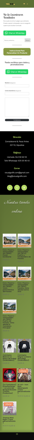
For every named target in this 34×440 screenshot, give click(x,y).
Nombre (10, 83)
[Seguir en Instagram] (24, 188)
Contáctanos (17, 120)
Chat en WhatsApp (17, 33)
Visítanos (17, 223)
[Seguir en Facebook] (10, 188)
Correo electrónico (13, 91)
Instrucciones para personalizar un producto (17, 51)
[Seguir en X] (17, 188)
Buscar (28, 40)
